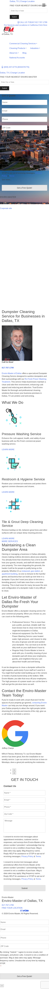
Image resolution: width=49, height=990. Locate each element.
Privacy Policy (28, 151)
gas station (35, 571)
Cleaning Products (17, 48)
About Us (13, 53)
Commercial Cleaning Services (22, 44)
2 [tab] (14, 773)
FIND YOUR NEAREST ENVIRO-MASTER (28, 6)
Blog (24, 53)
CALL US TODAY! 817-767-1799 (33, 22)
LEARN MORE (8, 450)
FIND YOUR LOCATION (12, 908)
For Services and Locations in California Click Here (25, 25)
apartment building (9, 574)
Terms (38, 151)
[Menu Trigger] (44, 5)
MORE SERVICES (10, 541)
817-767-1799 (8, 368)
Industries (34, 48)
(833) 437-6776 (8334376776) (16, 67)
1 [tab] (14, 770)
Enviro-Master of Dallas (12, 373)
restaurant (26, 571)
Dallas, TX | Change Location (22, 1)
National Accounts (17, 58)
